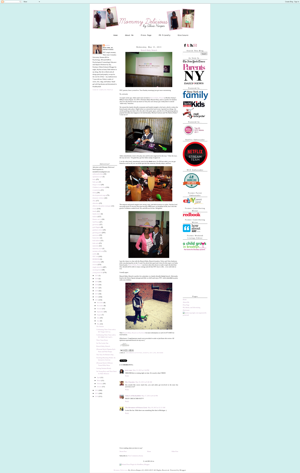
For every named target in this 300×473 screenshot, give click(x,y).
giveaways (96, 224)
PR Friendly (164, 35)
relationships (97, 262)
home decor (96, 238)
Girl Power (96, 222)
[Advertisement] (194, 281)
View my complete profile (103, 89)
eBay (94, 201)
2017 (97, 288)
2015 (97, 294)
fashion (95, 216)
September (100, 312)
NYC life (95, 256)
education (96, 203)
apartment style (97, 177)
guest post (96, 235)
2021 (97, 275)
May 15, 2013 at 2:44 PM (141, 370)
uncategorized (97, 270)
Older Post (175, 451)
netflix (95, 254)
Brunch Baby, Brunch (103, 346)
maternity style (97, 248)
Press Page (146, 35)
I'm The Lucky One (102, 343)
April (99, 377)
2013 (97, 300)
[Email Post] (121, 350)
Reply (127, 376)
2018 (97, 285)
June (98, 321)
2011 (97, 393)
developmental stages (99, 195)
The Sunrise (100, 326)
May (98, 324)
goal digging (97, 227)
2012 (97, 390)
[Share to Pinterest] (132, 350)
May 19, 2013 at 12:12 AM (156, 407)
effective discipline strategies (102, 206)
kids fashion (96, 240)
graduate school (98, 230)
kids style (96, 243)
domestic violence (98, 198)
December (100, 302)
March (99, 380)
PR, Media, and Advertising (191, 307)
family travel (97, 214)
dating (95, 192)
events (95, 208)
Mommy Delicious (121, 470)
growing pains (97, 232)
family (95, 211)
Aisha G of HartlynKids (133, 396)
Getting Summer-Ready (103, 368)
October (99, 309)
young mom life (98, 272)
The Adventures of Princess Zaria (136, 407)
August (99, 315)
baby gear (96, 182)
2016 (97, 291)
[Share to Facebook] (130, 350)
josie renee (128, 370)
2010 (97, 396)
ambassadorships (98, 174)
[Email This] (124, 350)
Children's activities (99, 187)
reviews (95, 264)
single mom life (97, 267)
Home (115, 35)
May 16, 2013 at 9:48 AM (143, 382)
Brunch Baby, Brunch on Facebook (134, 333)
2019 (97, 281)
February (100, 383)
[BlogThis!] (126, 350)
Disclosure (183, 35)
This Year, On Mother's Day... (105, 355)
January (99, 386)
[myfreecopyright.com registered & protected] (195, 315)
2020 (97, 278)
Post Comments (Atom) (135, 456)
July (98, 318)
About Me (129, 35)
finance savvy (97, 219)
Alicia (107, 45)
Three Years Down (102, 340)
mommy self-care (98, 251)
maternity (96, 246)
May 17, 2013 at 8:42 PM (149, 396)
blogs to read (97, 184)
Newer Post (123, 451)
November (100, 305)
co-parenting (97, 190)
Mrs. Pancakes (130, 382)
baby (94, 179)
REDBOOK (96, 259)
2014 (97, 297)
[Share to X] (128, 350)
